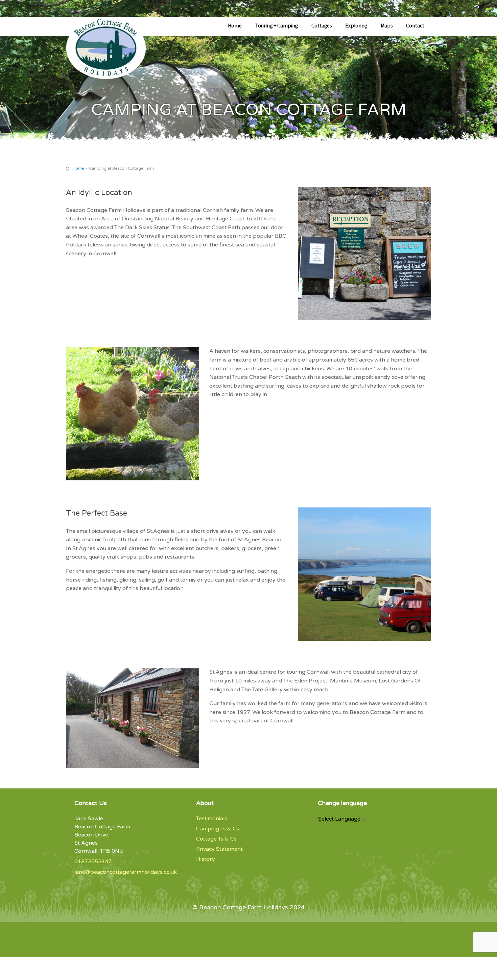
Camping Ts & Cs (217, 828)
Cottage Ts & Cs (216, 838)
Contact (415, 26)
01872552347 (93, 861)
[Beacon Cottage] (112, 51)
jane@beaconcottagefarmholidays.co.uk (125, 872)
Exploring (356, 26)
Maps (387, 26)
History (205, 859)
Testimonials (211, 818)
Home (235, 26)
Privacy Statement (219, 849)
